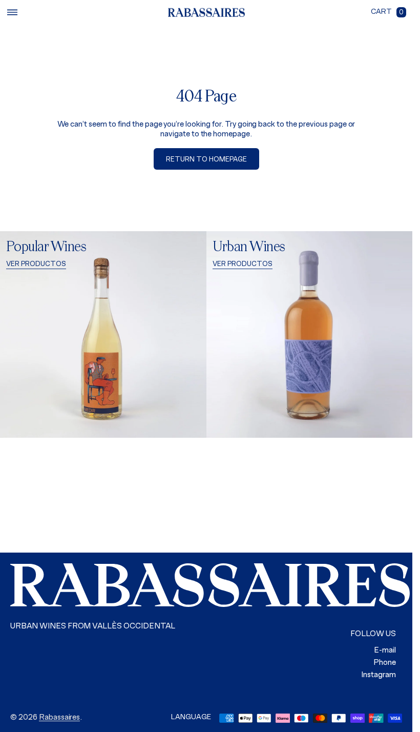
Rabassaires (59, 717)
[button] (12, 12)
